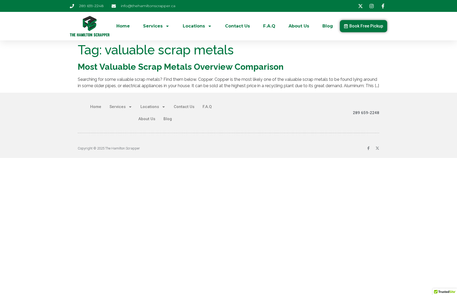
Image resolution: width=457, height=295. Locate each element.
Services (153, 26)
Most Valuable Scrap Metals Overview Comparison (181, 67)
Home (123, 26)
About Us (299, 26)
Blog (327, 26)
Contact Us (237, 26)
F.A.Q (269, 26)
